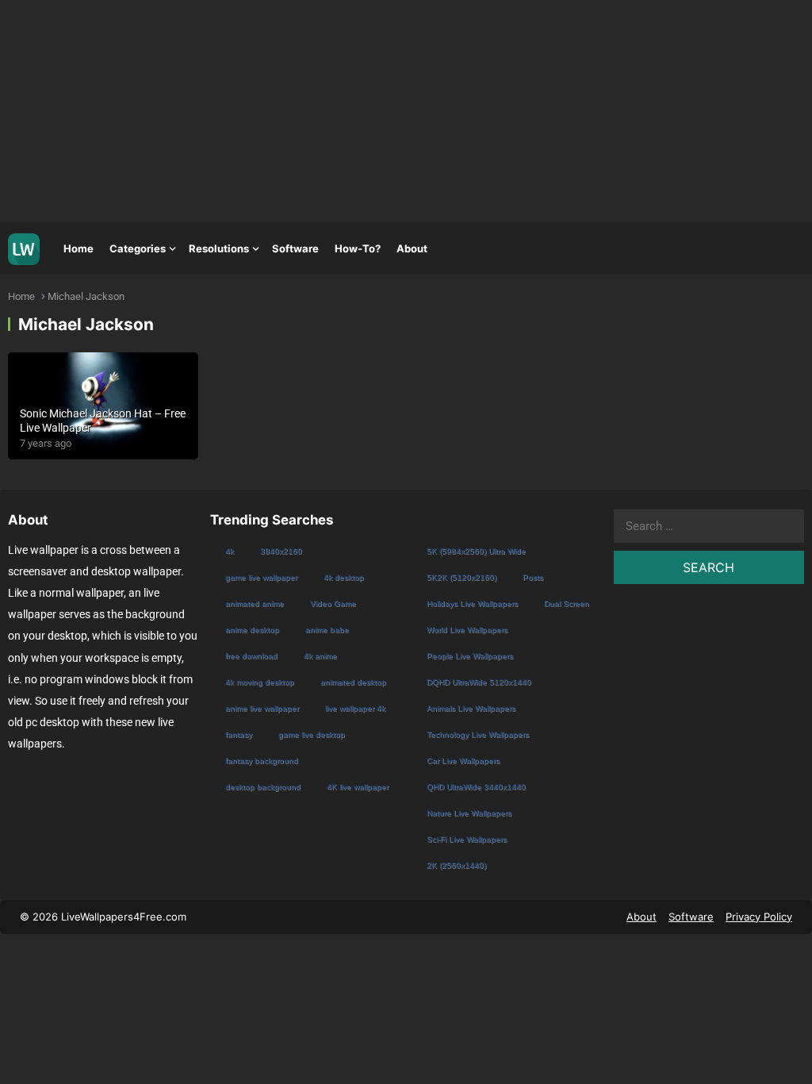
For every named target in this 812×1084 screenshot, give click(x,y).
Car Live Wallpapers (463, 760)
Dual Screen (566, 603)
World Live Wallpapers (467, 629)
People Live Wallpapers (470, 656)
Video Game (333, 603)
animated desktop (353, 682)
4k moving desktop (259, 682)
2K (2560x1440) (456, 865)
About (411, 248)
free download (251, 656)
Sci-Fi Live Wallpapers (467, 839)
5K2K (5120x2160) (461, 577)
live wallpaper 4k (355, 708)
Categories (137, 248)
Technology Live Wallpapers (478, 734)
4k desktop (344, 577)
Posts (533, 577)
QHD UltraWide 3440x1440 (476, 786)
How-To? (358, 248)
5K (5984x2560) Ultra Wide (476, 551)
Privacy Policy (759, 916)
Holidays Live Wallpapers (472, 603)
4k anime (320, 656)
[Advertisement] (406, 111)
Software (295, 248)
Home (78, 248)
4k (229, 551)
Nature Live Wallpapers (469, 813)
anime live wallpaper (262, 708)
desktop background (263, 786)
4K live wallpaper (358, 786)
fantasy (238, 734)
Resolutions (219, 248)
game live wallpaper (261, 577)
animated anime (254, 603)
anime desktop (252, 629)
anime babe (327, 629)
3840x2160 (281, 551)
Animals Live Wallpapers (471, 708)
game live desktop (311, 734)
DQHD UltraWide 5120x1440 (479, 682)
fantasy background (261, 760)
